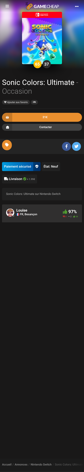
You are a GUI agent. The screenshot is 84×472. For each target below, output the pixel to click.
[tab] (7, 145)
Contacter (45, 127)
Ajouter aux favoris (17, 102)
